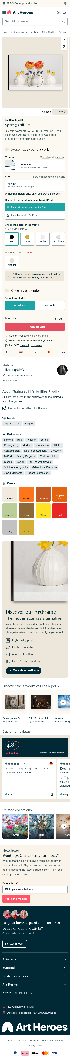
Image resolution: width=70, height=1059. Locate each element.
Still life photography (16, 467)
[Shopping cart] (64, 12)
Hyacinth (31, 439)
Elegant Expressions (38, 472)
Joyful (7, 423)
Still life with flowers (40, 461)
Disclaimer (34, 1040)
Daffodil (8, 456)
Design (20, 461)
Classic (8, 461)
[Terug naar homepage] (20, 12)
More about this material (52, 157)
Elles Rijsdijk (16, 120)
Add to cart (37, 327)
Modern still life (49, 456)
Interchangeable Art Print (24, 215)
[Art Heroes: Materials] (66, 967)
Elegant (29, 423)
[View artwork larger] (63, 40)
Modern (27, 445)
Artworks (9, 959)
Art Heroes (10, 984)
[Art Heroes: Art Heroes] (66, 984)
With (52, 305)
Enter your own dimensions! (34, 193)
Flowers (8, 439)
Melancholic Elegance (44, 467)
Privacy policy (35, 1045)
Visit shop (8, 380)
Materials (9, 967)
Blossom (56, 450)
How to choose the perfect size (49, 176)
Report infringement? (52, 1040)
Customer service (15, 976)
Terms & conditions (16, 1040)
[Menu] (4, 12)
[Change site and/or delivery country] (65, 3)
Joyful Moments (13, 472)
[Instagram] (15, 993)
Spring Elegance (26, 456)
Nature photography (35, 450)
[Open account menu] (58, 12)
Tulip (19, 439)
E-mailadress (10, 883)
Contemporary (12, 450)
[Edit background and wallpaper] (63, 46)
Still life (57, 445)
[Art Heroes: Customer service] (66, 976)
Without (22, 305)
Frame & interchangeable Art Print (28, 207)
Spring (44, 439)
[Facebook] (25, 993)
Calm (18, 423)
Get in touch (17, 943)
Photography (11, 445)
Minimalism (42, 445)
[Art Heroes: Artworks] (66, 959)
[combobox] (31, 21)
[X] (31, 993)
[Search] (63, 21)
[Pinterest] (20, 993)
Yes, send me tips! (16, 898)
